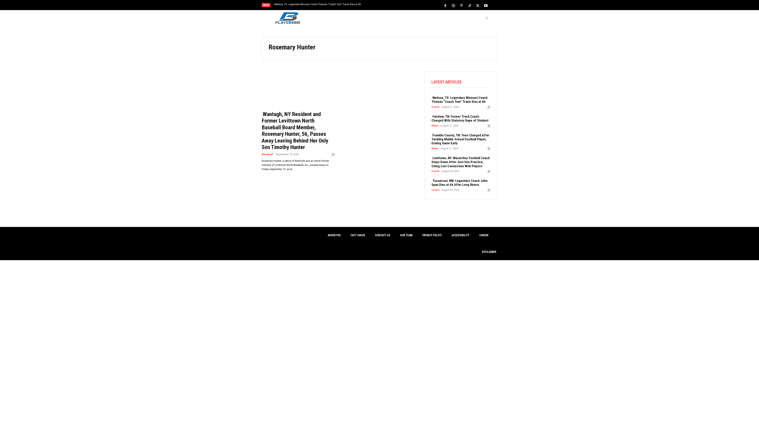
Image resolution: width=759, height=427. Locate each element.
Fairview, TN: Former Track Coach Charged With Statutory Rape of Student (459, 118)
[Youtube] (485, 5)
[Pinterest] (461, 5)
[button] (486, 18)
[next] (392, 5)
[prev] (386, 5)
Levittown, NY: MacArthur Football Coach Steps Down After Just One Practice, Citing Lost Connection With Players (460, 162)
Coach (435, 107)
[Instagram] (453, 5)
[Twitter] (477, 5)
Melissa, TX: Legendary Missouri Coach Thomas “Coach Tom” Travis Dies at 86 (317, 4)
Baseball (267, 154)
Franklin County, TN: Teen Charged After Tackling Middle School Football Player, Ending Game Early (460, 139)
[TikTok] (469, 5)
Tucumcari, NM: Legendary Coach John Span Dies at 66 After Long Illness (459, 183)
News (434, 126)
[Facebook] (445, 5)
